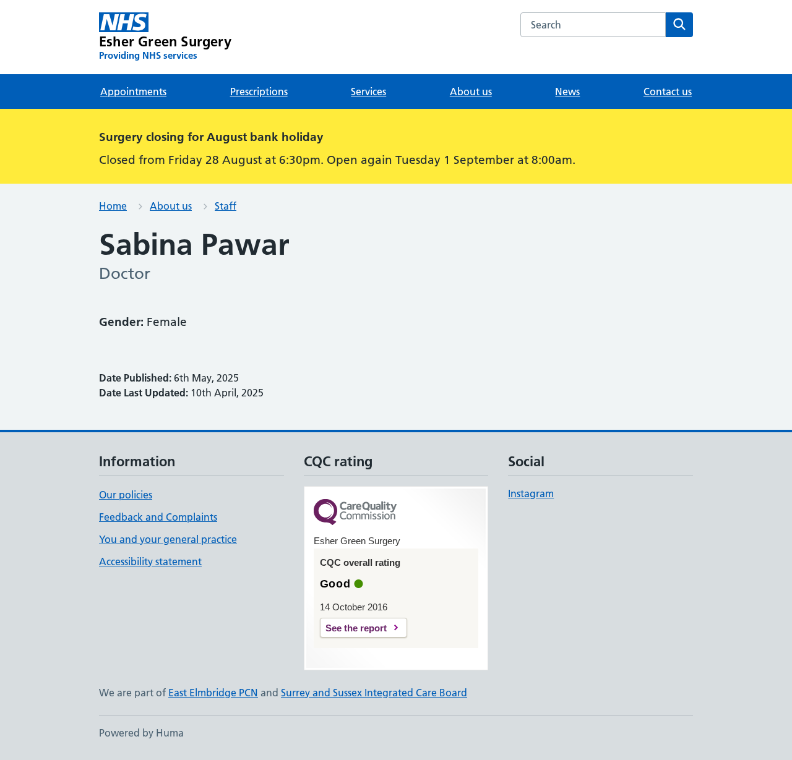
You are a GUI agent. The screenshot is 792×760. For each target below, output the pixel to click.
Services (368, 91)
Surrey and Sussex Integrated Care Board (374, 692)
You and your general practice (168, 539)
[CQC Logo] (355, 513)
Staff (225, 206)
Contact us (668, 91)
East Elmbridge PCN (213, 692)
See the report (356, 628)
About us (471, 91)
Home (113, 206)
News (567, 91)
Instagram (531, 493)
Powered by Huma (141, 733)
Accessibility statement (150, 561)
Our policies (125, 495)
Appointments (133, 91)
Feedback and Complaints (158, 517)
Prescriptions (259, 91)
